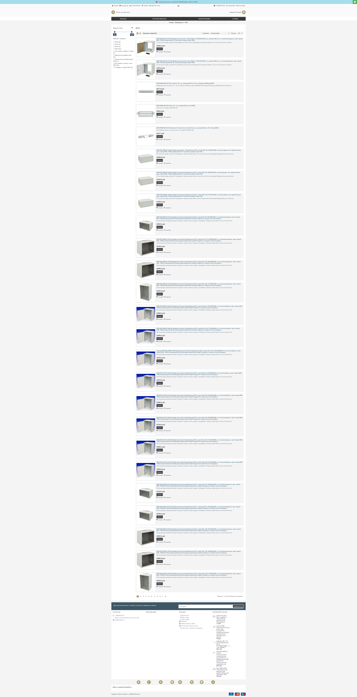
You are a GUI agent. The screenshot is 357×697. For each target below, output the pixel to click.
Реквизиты (184, 621)
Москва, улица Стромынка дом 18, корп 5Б (127, 617)
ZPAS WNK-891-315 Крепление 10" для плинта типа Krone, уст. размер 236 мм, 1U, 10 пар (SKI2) (187, 128)
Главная (171, 22)
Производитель (179, 22)
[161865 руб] (131, 32)
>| (165, 596)
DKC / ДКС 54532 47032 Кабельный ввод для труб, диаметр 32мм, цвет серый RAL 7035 (222, 671)
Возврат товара (184, 617)
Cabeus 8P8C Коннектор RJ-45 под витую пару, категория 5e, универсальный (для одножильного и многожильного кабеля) (222, 631)
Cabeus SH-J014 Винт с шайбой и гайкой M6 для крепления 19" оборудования (221, 619)
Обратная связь (184, 615)
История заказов (184, 619)
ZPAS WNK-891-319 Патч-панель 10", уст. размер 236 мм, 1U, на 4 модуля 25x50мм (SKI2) (185, 83)
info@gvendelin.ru (119, 620)
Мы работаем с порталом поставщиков (191, 628)
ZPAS (186, 22)
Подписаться (238, 606)
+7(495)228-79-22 (119, 615)
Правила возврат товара (188, 623)
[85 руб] (114, 32)
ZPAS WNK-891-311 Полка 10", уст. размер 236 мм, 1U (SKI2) (175, 105)
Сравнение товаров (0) (149, 33)
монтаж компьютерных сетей (189, 626)
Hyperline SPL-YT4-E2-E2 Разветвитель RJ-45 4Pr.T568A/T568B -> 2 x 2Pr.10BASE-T (223, 644)
